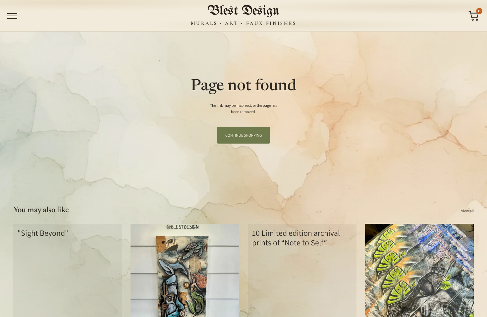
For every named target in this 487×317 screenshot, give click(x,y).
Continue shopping (243, 135)
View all (467, 210)
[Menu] (12, 16)
